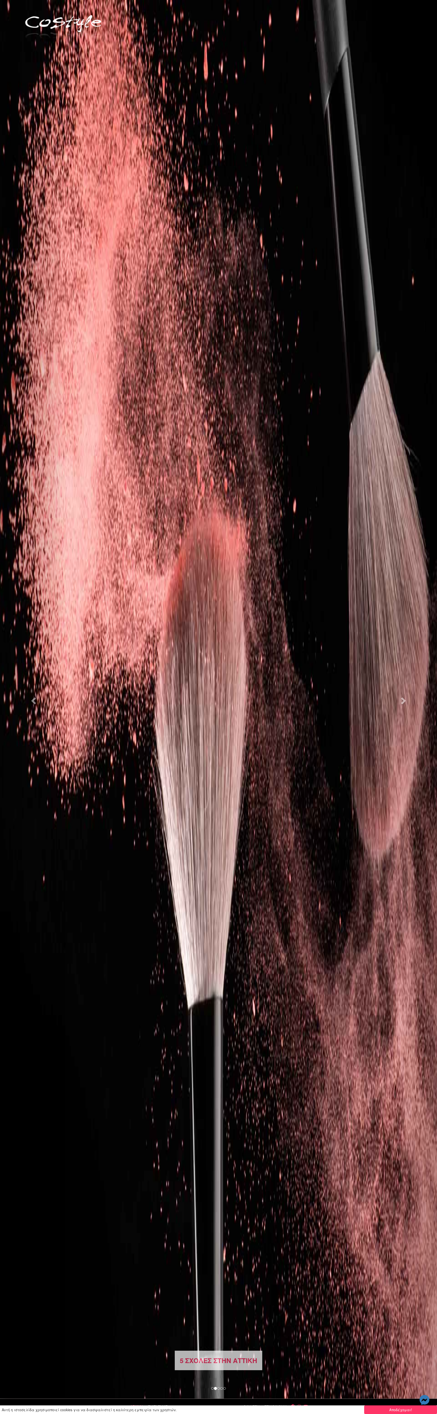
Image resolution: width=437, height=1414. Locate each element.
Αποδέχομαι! (400, 1409)
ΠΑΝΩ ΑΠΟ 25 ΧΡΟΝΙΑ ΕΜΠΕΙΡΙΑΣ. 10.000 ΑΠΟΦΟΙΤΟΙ (218, 1360)
